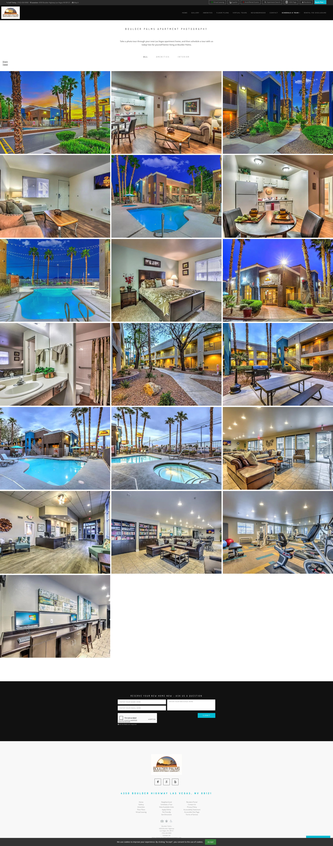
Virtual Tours (240, 13)
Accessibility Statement (192, 806)
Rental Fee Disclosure (315, 13)
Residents (307, 2)
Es (234, 2)
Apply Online (166, 806)
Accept (210, 842)
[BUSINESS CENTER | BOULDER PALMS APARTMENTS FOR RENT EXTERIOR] (55, 613)
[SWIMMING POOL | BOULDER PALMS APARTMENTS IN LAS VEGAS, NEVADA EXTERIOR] (55, 445)
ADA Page (292, 2)
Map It (76, 2)
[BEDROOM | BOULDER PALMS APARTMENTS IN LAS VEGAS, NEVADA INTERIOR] (166, 277)
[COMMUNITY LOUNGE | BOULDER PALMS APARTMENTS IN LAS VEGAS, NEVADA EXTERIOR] (166, 529)
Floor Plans (222, 13)
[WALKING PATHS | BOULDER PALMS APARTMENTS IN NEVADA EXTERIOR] (166, 361)
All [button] (145, 57)
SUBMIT (206, 712)
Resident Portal (191, 799)
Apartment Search (273, 2)
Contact (274, 13)
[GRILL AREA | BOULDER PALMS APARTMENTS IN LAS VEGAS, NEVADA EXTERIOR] (278, 361)
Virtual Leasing (218, 2)
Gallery (195, 13)
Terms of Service (192, 812)
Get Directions (166, 812)
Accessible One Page (191, 809)
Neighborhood (258, 13)
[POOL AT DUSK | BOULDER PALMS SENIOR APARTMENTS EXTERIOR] (55, 277)
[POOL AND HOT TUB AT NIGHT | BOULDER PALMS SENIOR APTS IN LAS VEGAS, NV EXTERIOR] (166, 193)
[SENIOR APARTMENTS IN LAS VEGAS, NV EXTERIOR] (55, 109)
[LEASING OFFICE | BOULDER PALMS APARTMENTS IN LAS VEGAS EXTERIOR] (278, 277)
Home (184, 13)
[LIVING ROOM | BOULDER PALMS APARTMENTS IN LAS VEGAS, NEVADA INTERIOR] (55, 193)
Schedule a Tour (166, 802)
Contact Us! (166, 832)
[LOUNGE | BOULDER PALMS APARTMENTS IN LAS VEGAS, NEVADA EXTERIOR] (278, 445)
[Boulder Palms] (166, 761)
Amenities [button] (163, 57)
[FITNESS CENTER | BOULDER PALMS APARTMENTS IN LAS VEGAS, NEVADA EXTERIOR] (278, 529)
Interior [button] (184, 57)
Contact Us (192, 802)
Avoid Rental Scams (251, 2)
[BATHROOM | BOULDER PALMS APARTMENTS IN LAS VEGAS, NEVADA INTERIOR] (55, 361)
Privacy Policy (192, 804)
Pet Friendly (166, 809)
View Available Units (166, 804)
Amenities (208, 13)
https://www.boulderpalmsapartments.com (166, 835)
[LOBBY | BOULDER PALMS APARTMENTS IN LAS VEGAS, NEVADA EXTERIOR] (55, 529)
